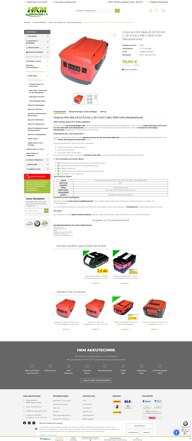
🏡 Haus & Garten (32, 47)
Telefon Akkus (33, 139)
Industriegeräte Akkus (37, 101)
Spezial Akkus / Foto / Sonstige (35, 144)
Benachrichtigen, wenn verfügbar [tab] (83, 112)
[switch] (185, 433)
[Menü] (189, 421)
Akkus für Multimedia (36, 120)
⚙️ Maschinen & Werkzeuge (32, 42)
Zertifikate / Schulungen (62, 401)
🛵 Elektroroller (31, 164)
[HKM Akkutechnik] (37, 12)
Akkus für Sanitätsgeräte (37, 134)
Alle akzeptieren (139, 426)
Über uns (56, 408)
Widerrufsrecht (88, 415)
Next (168, 314)
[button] (151, 10)
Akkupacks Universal (36, 97)
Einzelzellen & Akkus (33, 61)
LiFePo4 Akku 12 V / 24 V (35, 149)
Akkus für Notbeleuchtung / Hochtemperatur (38, 129)
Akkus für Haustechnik (36, 124)
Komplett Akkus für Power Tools (36, 85)
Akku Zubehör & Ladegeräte (32, 154)
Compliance (87, 404)
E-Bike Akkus (32, 76)
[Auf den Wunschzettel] (114, 35)
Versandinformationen (61, 419)
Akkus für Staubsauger (36, 105)
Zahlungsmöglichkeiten (62, 415)
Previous (53, 314)
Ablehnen (146, 432)
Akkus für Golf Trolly (35, 109)
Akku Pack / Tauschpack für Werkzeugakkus (38, 91)
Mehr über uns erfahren (97, 380)
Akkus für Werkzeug (35, 80)
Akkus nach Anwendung (35, 72)
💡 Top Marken (31, 36)
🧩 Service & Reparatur (34, 160)
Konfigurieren (133, 432)
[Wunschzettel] (157, 10)
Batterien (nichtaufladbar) (32, 66)
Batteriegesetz (88, 419)
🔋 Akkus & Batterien (34, 57)
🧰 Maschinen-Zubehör (34, 52)
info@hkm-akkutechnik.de (159, 2)
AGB (84, 401)
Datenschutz (52, 435)
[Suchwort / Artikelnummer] (117, 11)
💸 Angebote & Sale (33, 169)
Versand (136, 65)
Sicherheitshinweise (60, 404)
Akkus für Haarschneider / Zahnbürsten (37, 115)
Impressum (42, 435)
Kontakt (56, 412)
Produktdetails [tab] (60, 112)
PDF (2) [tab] (103, 112)
